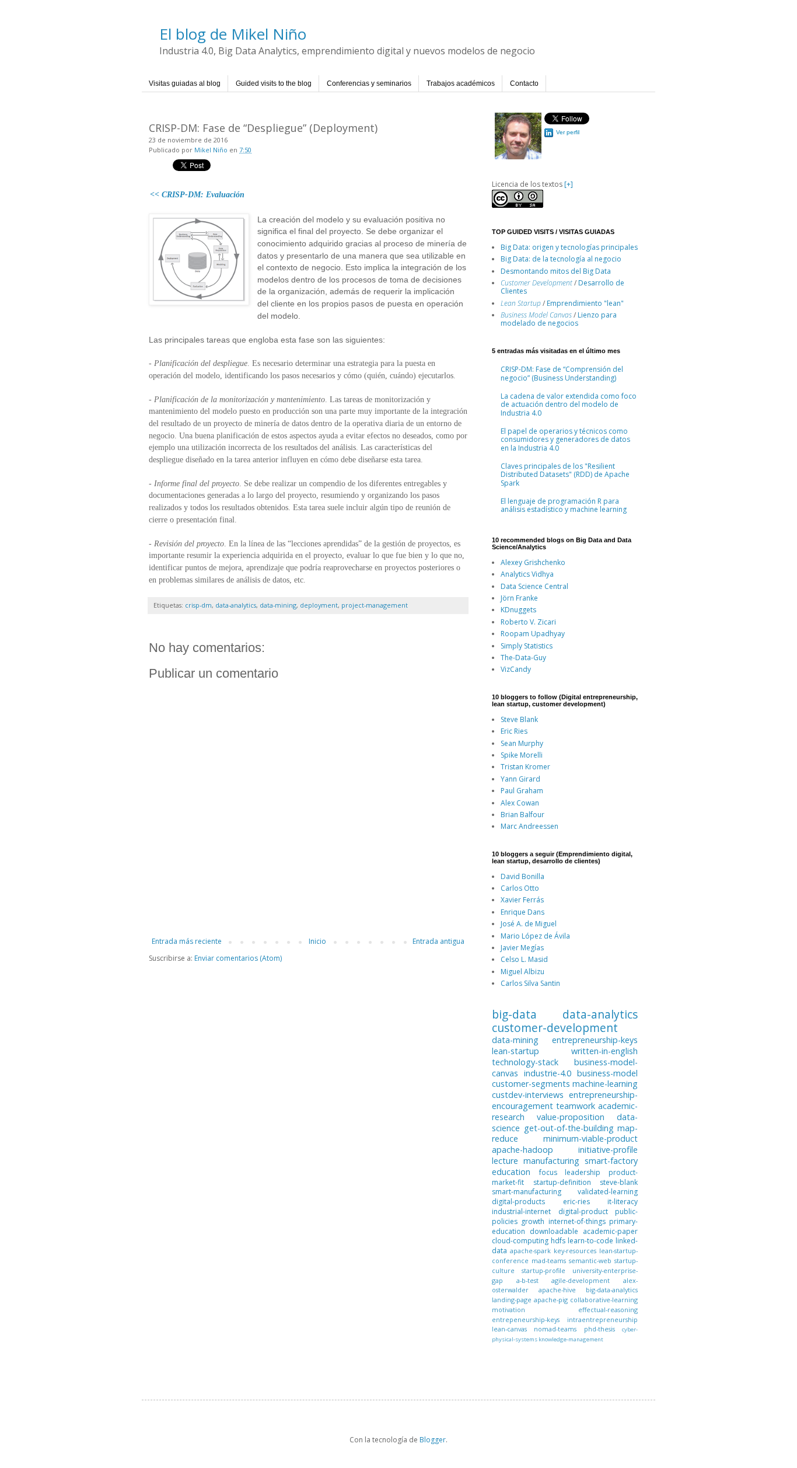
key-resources (575, 1250)
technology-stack (525, 1062)
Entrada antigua (438, 941)
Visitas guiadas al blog (185, 83)
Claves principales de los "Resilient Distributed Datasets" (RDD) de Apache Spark (565, 474)
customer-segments (531, 1083)
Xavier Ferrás (522, 900)
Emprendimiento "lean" (585, 303)
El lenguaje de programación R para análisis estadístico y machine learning (564, 505)
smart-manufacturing (526, 1192)
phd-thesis (599, 1328)
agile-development (580, 1280)
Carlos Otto (520, 888)
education (511, 1171)
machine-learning (605, 1083)
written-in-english (604, 1050)
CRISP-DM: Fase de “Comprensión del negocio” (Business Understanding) (562, 373)
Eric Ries (514, 731)
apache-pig (551, 1299)
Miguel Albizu (522, 972)
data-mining (278, 605)
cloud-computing (520, 1241)
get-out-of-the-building (569, 1128)
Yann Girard (520, 779)
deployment (319, 605)
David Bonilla (522, 876)
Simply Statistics (527, 646)
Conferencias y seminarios (369, 83)
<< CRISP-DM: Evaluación (197, 194)
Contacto (524, 83)
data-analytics (235, 605)
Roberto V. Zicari (528, 622)
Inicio (317, 941)
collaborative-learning (604, 1299)
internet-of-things (577, 1221)
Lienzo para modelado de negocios (559, 319)
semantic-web (590, 1260)
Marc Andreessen (529, 826)
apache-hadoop (522, 1149)
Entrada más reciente (187, 941)
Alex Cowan (520, 803)
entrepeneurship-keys (526, 1319)
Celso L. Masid (524, 959)
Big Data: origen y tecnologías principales (569, 247)
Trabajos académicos (461, 83)
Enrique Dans (522, 912)
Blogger (433, 1440)
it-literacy (622, 1202)
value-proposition (570, 1116)
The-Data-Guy (523, 657)
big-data (514, 1014)
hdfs (558, 1241)
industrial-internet (521, 1211)
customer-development (555, 1027)
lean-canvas (509, 1328)
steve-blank (619, 1182)
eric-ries (576, 1202)
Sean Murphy (522, 743)
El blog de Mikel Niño (232, 33)
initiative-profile (608, 1149)
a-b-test (527, 1280)
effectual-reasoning (608, 1309)
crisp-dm (198, 605)
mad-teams (549, 1260)
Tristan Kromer (525, 767)
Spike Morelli (522, 755)
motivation (508, 1309)
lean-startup (515, 1050)
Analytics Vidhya (527, 574)
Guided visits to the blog (274, 83)
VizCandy (516, 669)
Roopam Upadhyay (533, 634)
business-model (607, 1073)
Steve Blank (519, 719)
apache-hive (557, 1289)
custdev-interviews (528, 1094)
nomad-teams (555, 1328)
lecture (505, 1160)
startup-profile (543, 1270)
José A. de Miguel (529, 924)
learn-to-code (590, 1241)
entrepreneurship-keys (595, 1039)
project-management (374, 605)
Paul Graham (522, 791)
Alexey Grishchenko (533, 562)
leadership (582, 1172)
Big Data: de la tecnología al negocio (561, 259)
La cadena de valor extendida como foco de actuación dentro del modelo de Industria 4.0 (569, 404)
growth (532, 1221)
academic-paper (610, 1231)
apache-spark (530, 1250)
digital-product (583, 1211)
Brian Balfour (522, 815)
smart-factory (611, 1160)
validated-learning (608, 1192)
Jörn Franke (519, 598)
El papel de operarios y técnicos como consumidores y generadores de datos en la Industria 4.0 (565, 439)
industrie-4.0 (547, 1073)
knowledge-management (571, 1339)
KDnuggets (518, 610)
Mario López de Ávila (535, 936)
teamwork (575, 1105)
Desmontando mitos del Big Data (556, 271)
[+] (568, 184)
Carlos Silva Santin (530, 983)
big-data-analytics (612, 1289)
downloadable (554, 1231)
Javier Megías (522, 948)
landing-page (512, 1299)
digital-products (518, 1202)
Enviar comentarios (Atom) (238, 958)
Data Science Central (534, 586)
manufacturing (551, 1160)
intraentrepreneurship (602, 1319)
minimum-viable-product (590, 1138)
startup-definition (562, 1182)
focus (548, 1172)
